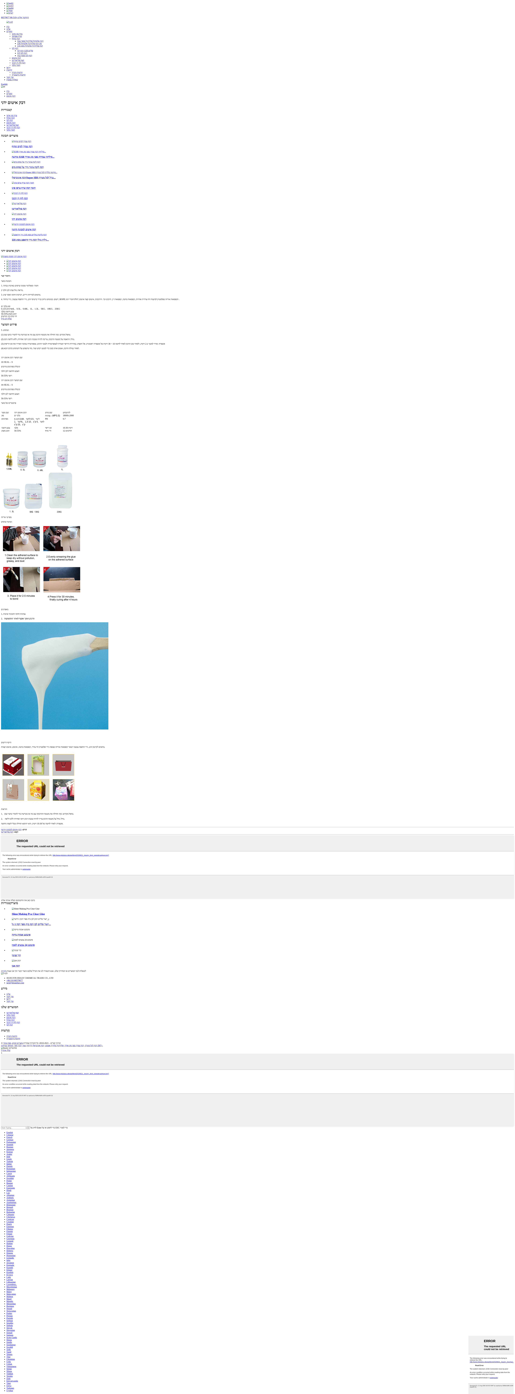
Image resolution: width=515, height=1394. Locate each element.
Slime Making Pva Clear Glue (28, 914)
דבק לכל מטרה (91, 1045)
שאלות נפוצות (12, 80)
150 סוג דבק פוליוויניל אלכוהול (29, 43)
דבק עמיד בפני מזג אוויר (74, 1045)
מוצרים (9, 31)
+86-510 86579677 (14, 980)
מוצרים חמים (17, 1043)
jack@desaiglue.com (15, 983)
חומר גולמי (16, 65)
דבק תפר (18, 1045)
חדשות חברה (17, 72)
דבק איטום (16, 58)
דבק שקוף (16, 39)
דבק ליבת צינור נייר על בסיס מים (28, 167)
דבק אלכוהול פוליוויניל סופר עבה (30, 41)
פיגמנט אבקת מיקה (21, 934)
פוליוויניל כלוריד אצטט (54, 1045)
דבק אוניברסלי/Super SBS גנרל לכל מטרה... (34, 177)
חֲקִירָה (3, 971)
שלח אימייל (5, 1050)
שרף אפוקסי (17, 36)
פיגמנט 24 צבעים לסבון (23, 945)
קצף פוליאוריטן (18, 60)
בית (7, 26)
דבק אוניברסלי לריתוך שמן (33, 1045)
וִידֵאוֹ (8, 67)
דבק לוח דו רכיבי (18, 63)
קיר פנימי (16, 955)
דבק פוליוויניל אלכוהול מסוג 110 (30, 46)
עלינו (8, 29)
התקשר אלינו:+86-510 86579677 (15, 17)
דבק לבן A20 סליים (25, 51)
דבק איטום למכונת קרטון (24, 229)
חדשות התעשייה (18, 75)
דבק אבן (16, 965)
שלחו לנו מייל (6, 319)
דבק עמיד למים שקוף (22, 146)
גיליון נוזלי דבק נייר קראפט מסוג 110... (30, 239)
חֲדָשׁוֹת (9, 70)
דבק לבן (15, 48)
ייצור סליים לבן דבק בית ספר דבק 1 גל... (31, 924)
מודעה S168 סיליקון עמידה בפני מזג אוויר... (33, 156)
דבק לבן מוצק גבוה (24, 55)
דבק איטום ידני (19, 219)
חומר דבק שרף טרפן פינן (24, 188)
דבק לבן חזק (22, 53)
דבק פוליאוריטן (19, 208)
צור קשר (9, 77)
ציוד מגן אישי (17, 34)
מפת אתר (7, 1043)
